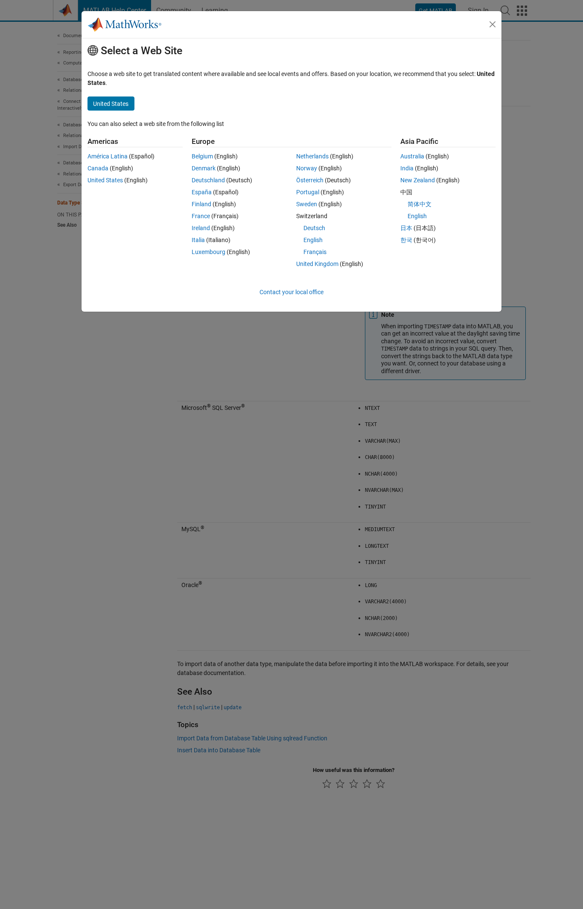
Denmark (204, 168)
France (201, 216)
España (202, 192)
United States (105, 180)
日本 (406, 228)
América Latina (107, 156)
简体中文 (419, 204)
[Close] (492, 24)
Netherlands (312, 156)
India (407, 168)
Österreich (310, 180)
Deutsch (314, 228)
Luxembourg (208, 251)
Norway (306, 168)
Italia (198, 240)
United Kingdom (317, 263)
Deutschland (208, 180)
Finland (201, 204)
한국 (406, 240)
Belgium (202, 156)
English (313, 240)
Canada (97, 168)
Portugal (307, 192)
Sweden (306, 204)
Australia (412, 156)
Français (314, 251)
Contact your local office (291, 292)
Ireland (201, 228)
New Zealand (417, 180)
